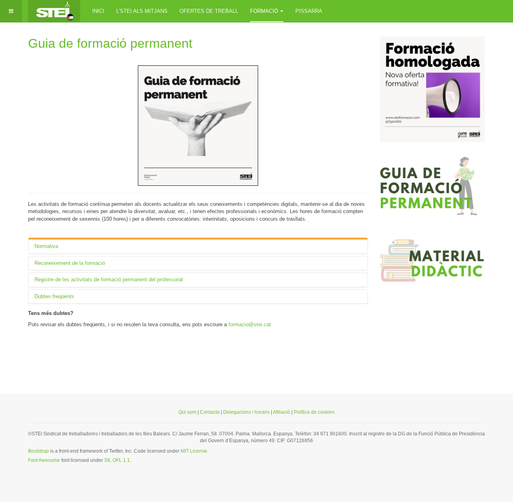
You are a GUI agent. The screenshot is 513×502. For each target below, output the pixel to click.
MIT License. (194, 451)
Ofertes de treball (209, 11)
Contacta (210, 412)
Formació (264, 11)
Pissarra (308, 11)
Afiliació (282, 412)
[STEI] (54, 11)
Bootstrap (38, 451)
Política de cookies (314, 412)
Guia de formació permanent (110, 43)
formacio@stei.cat (249, 324)
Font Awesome (44, 460)
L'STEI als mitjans (142, 11)
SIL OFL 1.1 (117, 460)
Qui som (187, 412)
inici (98, 11)
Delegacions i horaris (246, 412)
